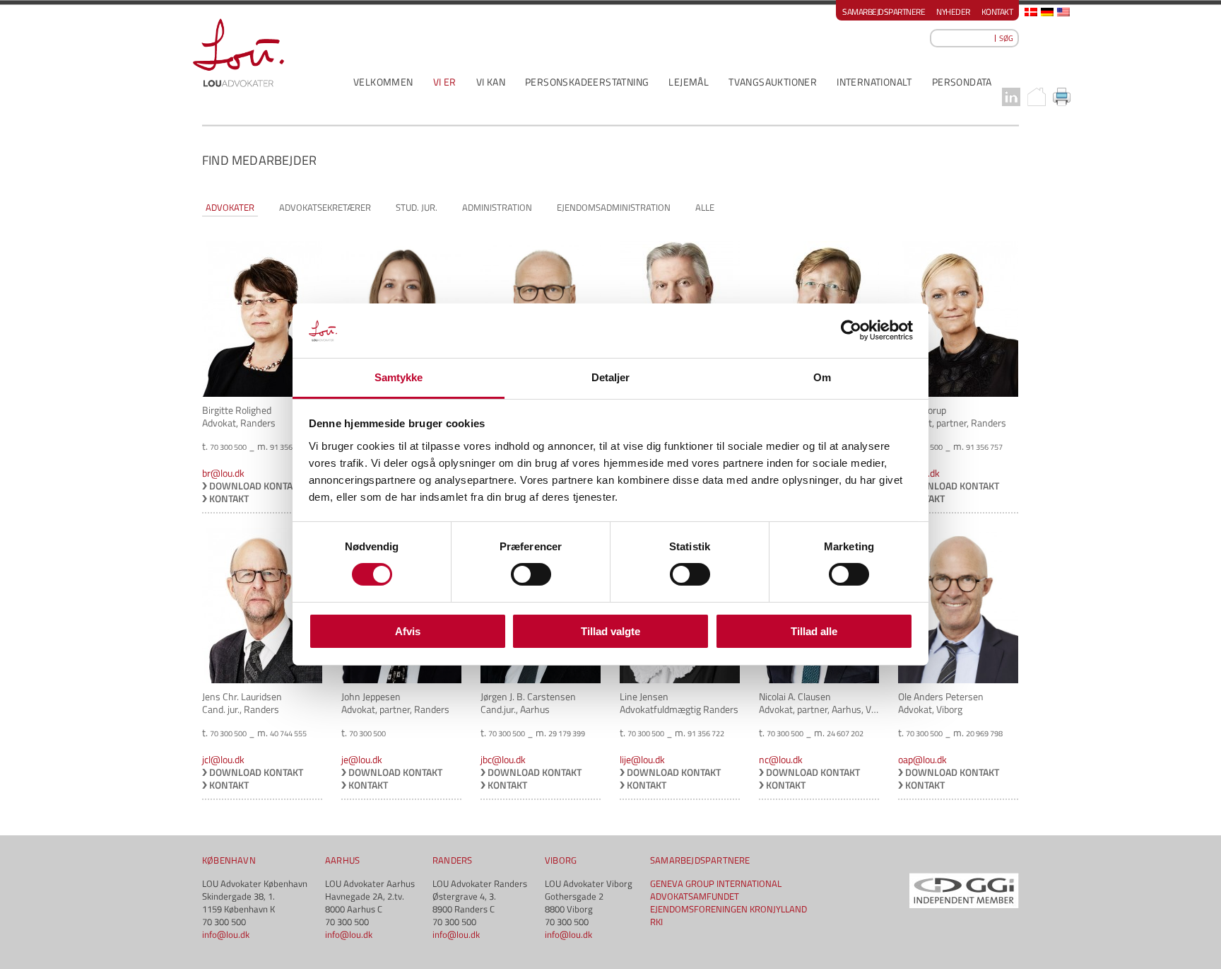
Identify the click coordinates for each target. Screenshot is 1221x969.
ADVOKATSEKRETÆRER (325, 207)
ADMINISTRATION (497, 207)
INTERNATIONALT (874, 81)
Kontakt (997, 11)
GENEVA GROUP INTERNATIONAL (715, 883)
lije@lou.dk (642, 759)
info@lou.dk (225, 934)
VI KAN (490, 81)
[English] (1063, 12)
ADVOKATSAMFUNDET (694, 896)
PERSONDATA (962, 81)
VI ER (444, 81)
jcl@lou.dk (223, 759)
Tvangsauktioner (773, 81)
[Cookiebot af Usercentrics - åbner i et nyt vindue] (851, 330)
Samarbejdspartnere (883, 11)
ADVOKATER (230, 207)
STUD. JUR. (416, 207)
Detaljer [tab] (610, 377)
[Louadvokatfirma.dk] (238, 52)
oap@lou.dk (922, 759)
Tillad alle (814, 631)
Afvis (407, 631)
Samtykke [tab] (398, 377)
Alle (704, 207)
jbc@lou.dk (503, 759)
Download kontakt (256, 486)
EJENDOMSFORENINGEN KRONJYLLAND (728, 909)
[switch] (531, 574)
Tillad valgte (610, 631)
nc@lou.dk (781, 759)
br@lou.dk (223, 472)
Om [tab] (822, 377)
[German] (1047, 12)
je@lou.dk (361, 759)
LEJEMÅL (688, 81)
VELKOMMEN (383, 81)
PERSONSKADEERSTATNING (587, 81)
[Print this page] (1062, 97)
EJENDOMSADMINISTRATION (614, 207)
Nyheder (953, 11)
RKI (656, 922)
